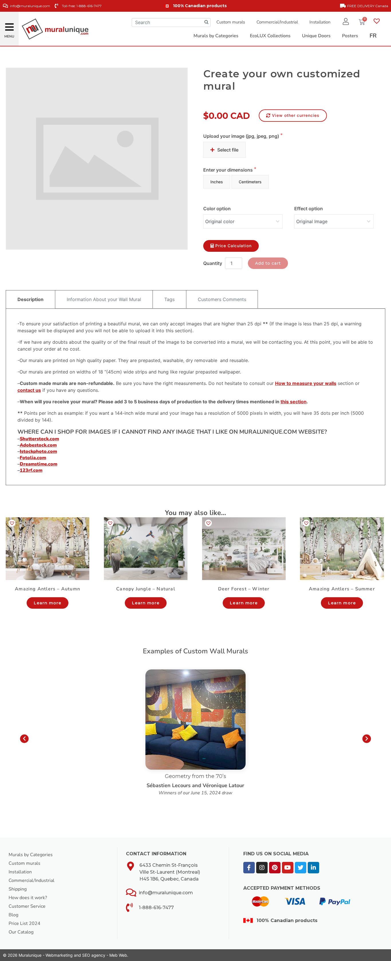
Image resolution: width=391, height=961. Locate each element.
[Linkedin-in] (313, 867)
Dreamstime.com (38, 464)
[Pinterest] (275, 867)
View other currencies (295, 115)
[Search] (206, 22)
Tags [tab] (169, 299)
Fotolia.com (33, 458)
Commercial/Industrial (277, 22)
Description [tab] (30, 299)
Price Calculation (233, 245)
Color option (217, 208)
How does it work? (28, 898)
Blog (13, 915)
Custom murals (230, 22)
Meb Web (118, 955)
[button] (9, 25)
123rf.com (31, 470)
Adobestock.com (38, 445)
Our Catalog (21, 932)
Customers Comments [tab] (222, 299)
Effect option (308, 208)
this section (294, 401)
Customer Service (27, 906)
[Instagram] (262, 867)
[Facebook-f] (249, 867)
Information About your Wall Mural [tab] (104, 299)
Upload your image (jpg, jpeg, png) (241, 136)
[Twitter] (300, 867)
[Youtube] (287, 867)
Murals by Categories (31, 855)
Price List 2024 (24, 923)
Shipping (18, 889)
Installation (320, 22)
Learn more (48, 603)
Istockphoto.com (38, 451)
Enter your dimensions (228, 170)
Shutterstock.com (39, 439)
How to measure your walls (305, 383)
